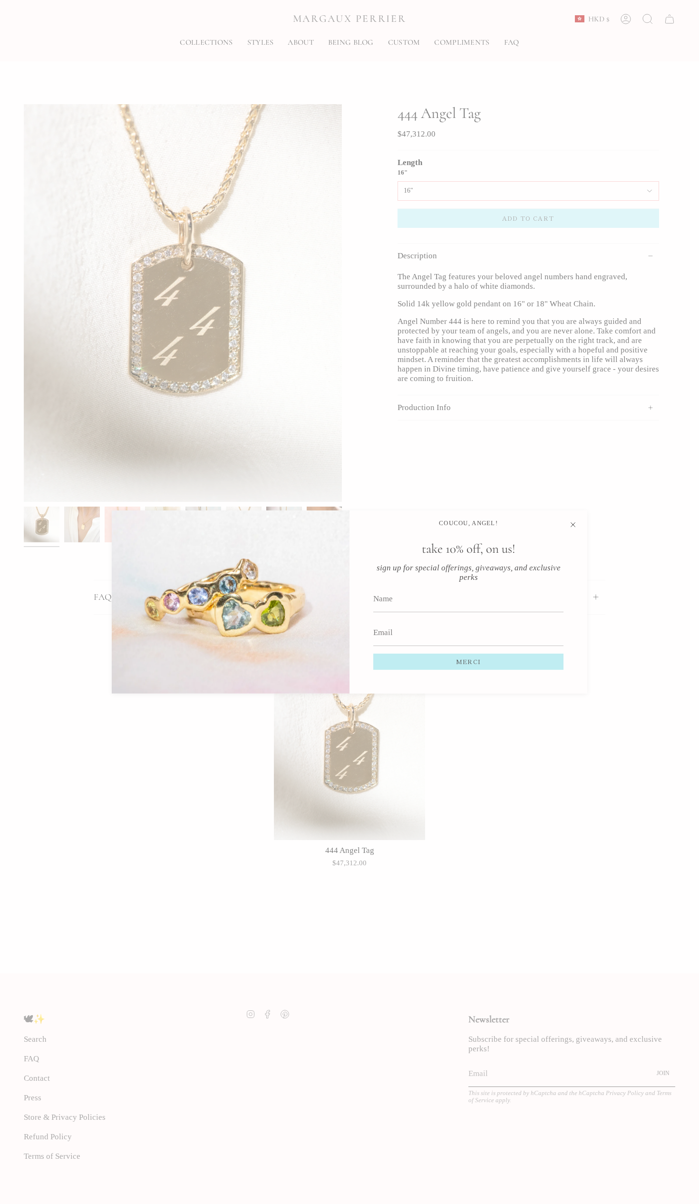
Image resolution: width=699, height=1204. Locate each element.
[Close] (573, 524)
